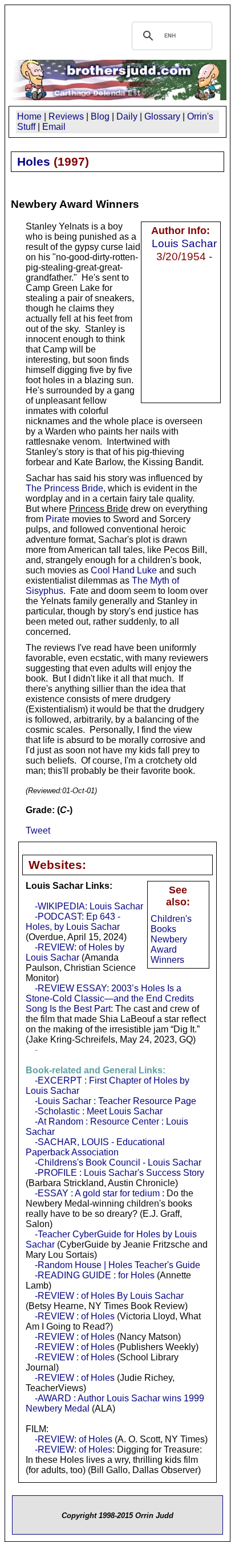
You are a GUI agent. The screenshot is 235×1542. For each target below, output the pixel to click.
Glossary (162, 116)
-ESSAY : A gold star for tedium (97, 1193)
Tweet (38, 830)
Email (54, 127)
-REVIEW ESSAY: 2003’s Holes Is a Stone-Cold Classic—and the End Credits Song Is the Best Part (110, 998)
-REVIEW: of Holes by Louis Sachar (75, 952)
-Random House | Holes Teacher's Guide (117, 1265)
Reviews (66, 116)
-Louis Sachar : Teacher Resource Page (115, 1101)
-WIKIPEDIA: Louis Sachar (89, 906)
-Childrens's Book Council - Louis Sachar (118, 1162)
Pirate (58, 519)
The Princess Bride (64, 488)
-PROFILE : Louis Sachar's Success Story (119, 1173)
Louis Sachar (184, 243)
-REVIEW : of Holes (75, 1316)
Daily (126, 116)
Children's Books (171, 924)
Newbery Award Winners (169, 949)
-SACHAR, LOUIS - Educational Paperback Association (95, 1147)
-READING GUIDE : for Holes (95, 1275)
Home (29, 116)
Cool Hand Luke (124, 570)
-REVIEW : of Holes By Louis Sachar (109, 1296)
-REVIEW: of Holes (73, 1439)
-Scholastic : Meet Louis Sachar (99, 1111)
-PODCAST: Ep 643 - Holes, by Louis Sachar (73, 922)
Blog (100, 116)
